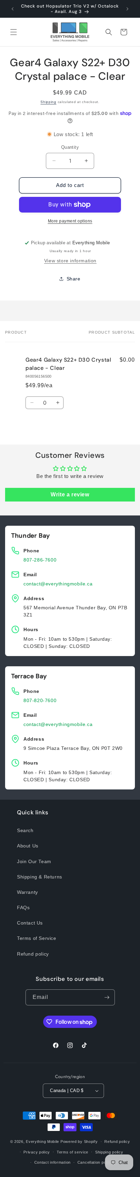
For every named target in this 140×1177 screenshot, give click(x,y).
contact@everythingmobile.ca (57, 583)
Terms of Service (36, 938)
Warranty (27, 892)
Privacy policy (36, 1152)
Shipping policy (109, 1152)
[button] (13, 32)
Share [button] (74, 278)
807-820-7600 (39, 700)
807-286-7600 (39, 560)
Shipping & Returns (39, 877)
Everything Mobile (42, 1141)
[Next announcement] (127, 8)
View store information (70, 260)
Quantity (70, 147)
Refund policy (33, 954)
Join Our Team (34, 861)
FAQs (23, 907)
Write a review (70, 494)
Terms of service (72, 1152)
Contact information (52, 1162)
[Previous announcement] (12, 8)
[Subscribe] (107, 997)
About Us (27, 845)
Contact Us (30, 923)
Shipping (48, 102)
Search (25, 830)
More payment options (70, 221)
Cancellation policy (94, 1162)
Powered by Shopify (79, 1141)
